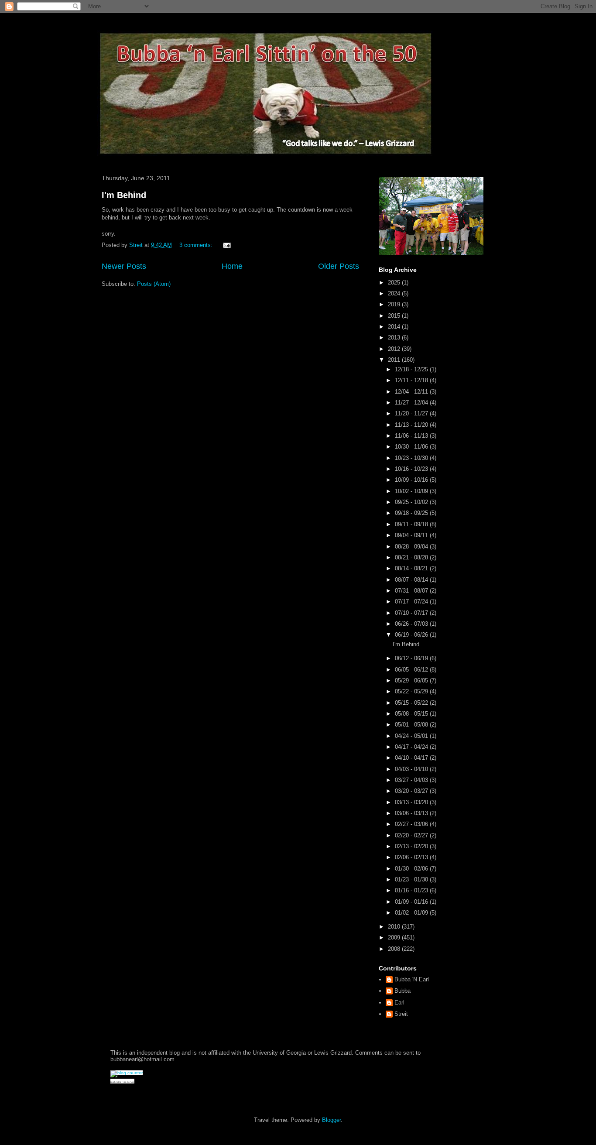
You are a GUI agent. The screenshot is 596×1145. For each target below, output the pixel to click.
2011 (395, 360)
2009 (395, 937)
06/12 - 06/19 (412, 658)
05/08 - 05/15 (412, 713)
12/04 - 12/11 (412, 391)
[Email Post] (226, 245)
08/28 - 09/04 (412, 546)
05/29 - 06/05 (412, 680)
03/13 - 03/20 (412, 802)
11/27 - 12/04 (412, 402)
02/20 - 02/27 (412, 835)
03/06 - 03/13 (412, 813)
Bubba (402, 990)
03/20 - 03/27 (412, 791)
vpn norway (128, 1082)
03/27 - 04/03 (412, 780)
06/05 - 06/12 (412, 669)
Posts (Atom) (154, 284)
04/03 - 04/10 (412, 769)
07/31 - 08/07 (412, 590)
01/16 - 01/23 (412, 890)
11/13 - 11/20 (412, 425)
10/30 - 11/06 (412, 446)
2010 (395, 926)
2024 (395, 293)
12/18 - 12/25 (412, 369)
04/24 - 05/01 (412, 736)
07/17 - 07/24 (412, 601)
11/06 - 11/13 (412, 435)
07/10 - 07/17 (412, 613)
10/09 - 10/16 (412, 480)
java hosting (115, 1082)
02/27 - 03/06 (412, 824)
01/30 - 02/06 (412, 868)
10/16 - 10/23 (412, 469)
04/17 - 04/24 (412, 747)
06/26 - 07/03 (412, 623)
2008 (395, 949)
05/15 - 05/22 (412, 702)
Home (232, 266)
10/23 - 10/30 (412, 458)
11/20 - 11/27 (412, 413)
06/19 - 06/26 (412, 634)
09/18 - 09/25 (412, 513)
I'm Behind (124, 195)
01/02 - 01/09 (412, 912)
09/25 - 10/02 (412, 502)
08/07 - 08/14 (412, 579)
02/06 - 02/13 (412, 857)
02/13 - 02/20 (412, 846)
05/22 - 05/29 (412, 691)
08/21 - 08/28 (412, 557)
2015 (395, 315)
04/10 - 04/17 (412, 757)
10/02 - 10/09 (412, 491)
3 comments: (196, 245)
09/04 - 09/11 (412, 535)
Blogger (331, 1120)
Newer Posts (124, 266)
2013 (395, 337)
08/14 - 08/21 (412, 568)
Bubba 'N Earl (411, 979)
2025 (395, 282)
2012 (395, 349)
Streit (401, 1014)
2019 (395, 304)
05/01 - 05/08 (412, 724)
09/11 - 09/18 (412, 524)
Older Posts (338, 266)
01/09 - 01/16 (412, 901)
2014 (395, 326)
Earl (399, 1002)
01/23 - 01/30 (412, 879)
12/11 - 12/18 (412, 380)
